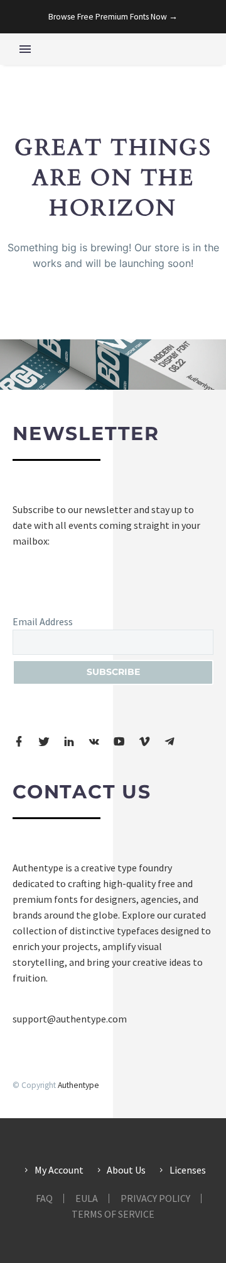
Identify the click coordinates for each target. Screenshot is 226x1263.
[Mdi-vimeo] (144, 741)
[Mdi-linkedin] (69, 741)
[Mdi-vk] (94, 741)
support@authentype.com (70, 1018)
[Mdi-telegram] (169, 741)
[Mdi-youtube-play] (119, 741)
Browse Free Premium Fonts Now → (113, 16)
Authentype (78, 1085)
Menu (25, 49)
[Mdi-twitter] (44, 741)
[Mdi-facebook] (19, 741)
